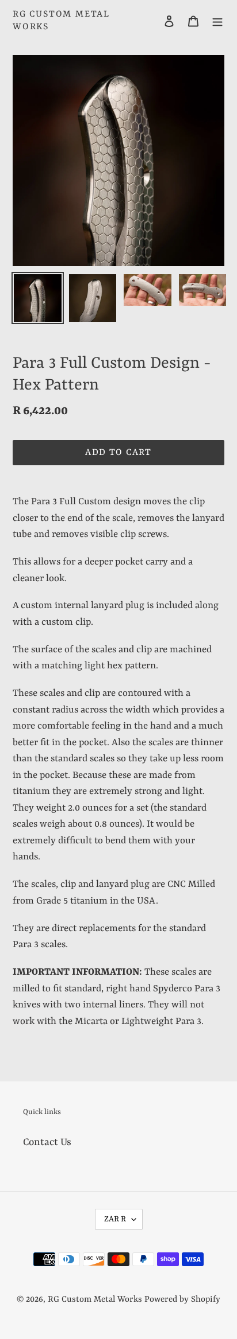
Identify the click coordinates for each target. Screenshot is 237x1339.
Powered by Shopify (182, 1300)
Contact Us (47, 1142)
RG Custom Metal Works (61, 20)
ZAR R (115, 1219)
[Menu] (217, 21)
